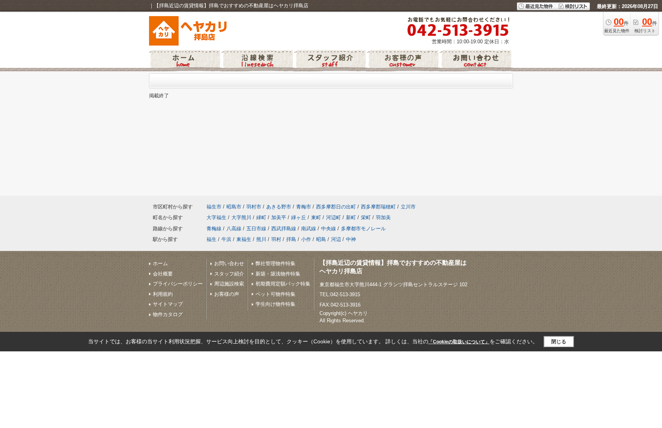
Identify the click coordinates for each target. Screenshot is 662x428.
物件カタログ (168, 314)
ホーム (160, 263)
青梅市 (303, 207)
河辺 (336, 239)
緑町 (261, 217)
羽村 (276, 239)
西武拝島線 (283, 228)
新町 (351, 217)
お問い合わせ (229, 263)
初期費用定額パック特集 (283, 284)
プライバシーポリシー (178, 284)
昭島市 (233, 207)
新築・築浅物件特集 (278, 274)
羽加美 (383, 217)
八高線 (233, 228)
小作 (306, 239)
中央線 (328, 228)
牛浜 (226, 239)
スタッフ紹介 (229, 274)
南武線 (308, 228)
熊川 (261, 239)
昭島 (321, 239)
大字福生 (216, 217)
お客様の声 (226, 294)
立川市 (408, 207)
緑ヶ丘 (298, 217)
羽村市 (253, 207)
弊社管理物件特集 (275, 263)
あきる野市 (278, 207)
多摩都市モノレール (363, 228)
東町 (316, 217)
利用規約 (163, 294)
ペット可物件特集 (275, 294)
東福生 (243, 239)
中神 (351, 239)
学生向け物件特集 (275, 304)
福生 (211, 239)
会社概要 (163, 274)
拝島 (291, 239)
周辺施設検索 (229, 284)
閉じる (558, 341)
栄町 (366, 217)
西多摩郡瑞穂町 (378, 207)
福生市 (213, 207)
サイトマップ (168, 304)
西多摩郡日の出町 (336, 207)
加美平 (278, 217)
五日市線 (256, 228)
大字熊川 (241, 217)
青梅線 (213, 228)
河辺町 (333, 217)
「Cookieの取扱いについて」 (459, 341)
